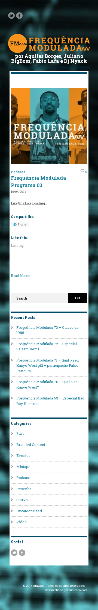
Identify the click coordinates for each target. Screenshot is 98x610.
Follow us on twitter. (11, 15)
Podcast (18, 172)
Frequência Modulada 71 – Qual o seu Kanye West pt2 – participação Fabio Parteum (47, 365)
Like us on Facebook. (19, 15)
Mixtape (23, 466)
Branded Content (30, 444)
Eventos (23, 455)
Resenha (23, 488)
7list (20, 433)
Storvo (22, 499)
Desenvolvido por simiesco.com (66, 590)
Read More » (20, 275)
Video (21, 521)
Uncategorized (29, 510)
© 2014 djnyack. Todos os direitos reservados (54, 586)
